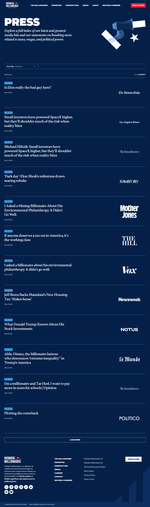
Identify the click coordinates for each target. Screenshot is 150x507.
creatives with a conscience (46, 504)
